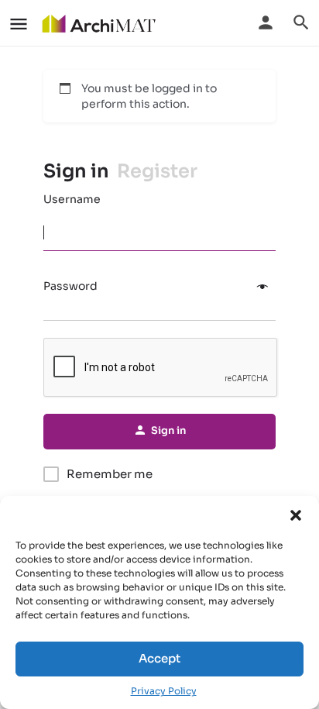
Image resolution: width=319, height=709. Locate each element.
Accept (159, 658)
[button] (296, 515)
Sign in (76, 171)
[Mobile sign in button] (266, 22)
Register (157, 171)
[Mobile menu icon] (18, 24)
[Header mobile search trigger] (301, 22)
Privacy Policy (164, 691)
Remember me (110, 473)
